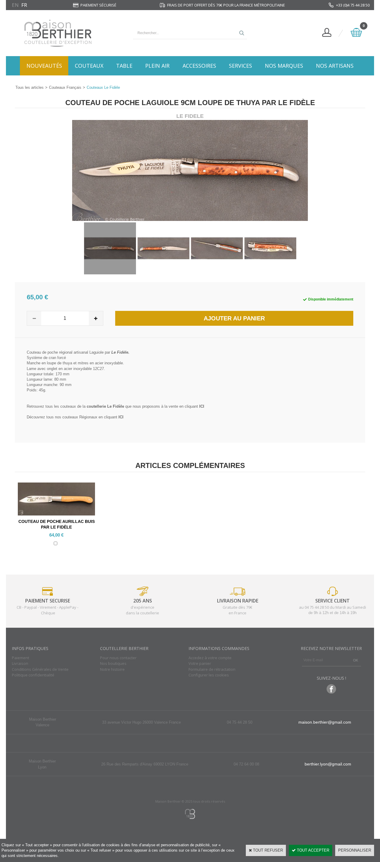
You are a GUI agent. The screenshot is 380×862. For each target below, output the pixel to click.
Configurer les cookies (209, 675)
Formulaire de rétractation (212, 669)
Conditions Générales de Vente (40, 669)
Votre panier (200, 663)
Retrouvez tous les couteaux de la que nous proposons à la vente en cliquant (115, 406)
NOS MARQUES (284, 65)
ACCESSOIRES (199, 65)
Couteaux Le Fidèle (103, 87)
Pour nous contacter (118, 657)
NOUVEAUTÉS (44, 65)
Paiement (20, 657)
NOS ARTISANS (335, 65)
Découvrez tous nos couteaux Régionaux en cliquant (75, 417)
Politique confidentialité (33, 675)
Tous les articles (29, 87)
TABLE (124, 65)
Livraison (20, 663)
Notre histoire (112, 669)
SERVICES (240, 65)
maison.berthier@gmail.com (324, 722)
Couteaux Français (65, 87)
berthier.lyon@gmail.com (328, 764)
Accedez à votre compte (210, 657)
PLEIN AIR (157, 65)
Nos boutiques (113, 663)
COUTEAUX (89, 65)
